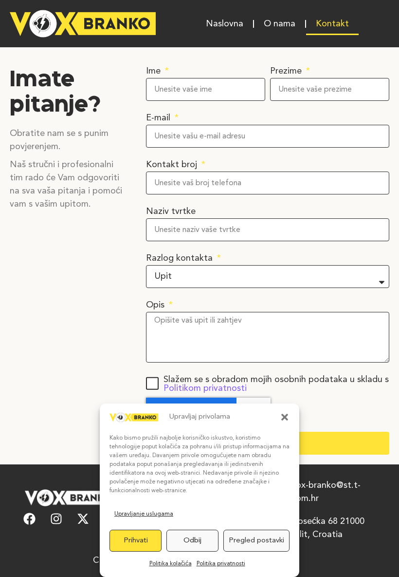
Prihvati (136, 540)
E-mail (159, 118)
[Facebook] (30, 518)
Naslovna (224, 23)
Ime (154, 71)
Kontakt (332, 23)
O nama (279, 23)
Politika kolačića (170, 564)
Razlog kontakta (180, 258)
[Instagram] (56, 518)
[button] (285, 417)
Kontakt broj (173, 164)
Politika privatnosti (221, 564)
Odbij (192, 540)
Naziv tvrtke (171, 211)
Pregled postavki (256, 540)
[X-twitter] (83, 518)
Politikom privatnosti (205, 388)
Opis (156, 305)
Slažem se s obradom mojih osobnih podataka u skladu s (276, 384)
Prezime (287, 71)
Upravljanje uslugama (143, 514)
